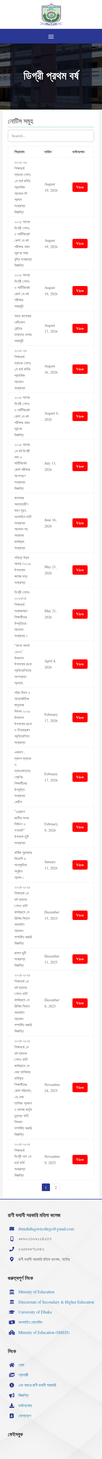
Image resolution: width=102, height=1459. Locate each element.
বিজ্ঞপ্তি (23, 1395)
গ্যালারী (23, 1374)
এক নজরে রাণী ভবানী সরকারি (37, 1385)
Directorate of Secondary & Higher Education (56, 1302)
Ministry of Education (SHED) (43, 1332)
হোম (21, 1365)
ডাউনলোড (25, 1405)
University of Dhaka (35, 1312)
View (80, 187)
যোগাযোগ (24, 1415)
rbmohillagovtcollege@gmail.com (46, 1228)
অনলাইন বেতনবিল (30, 1322)
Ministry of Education (36, 1291)
